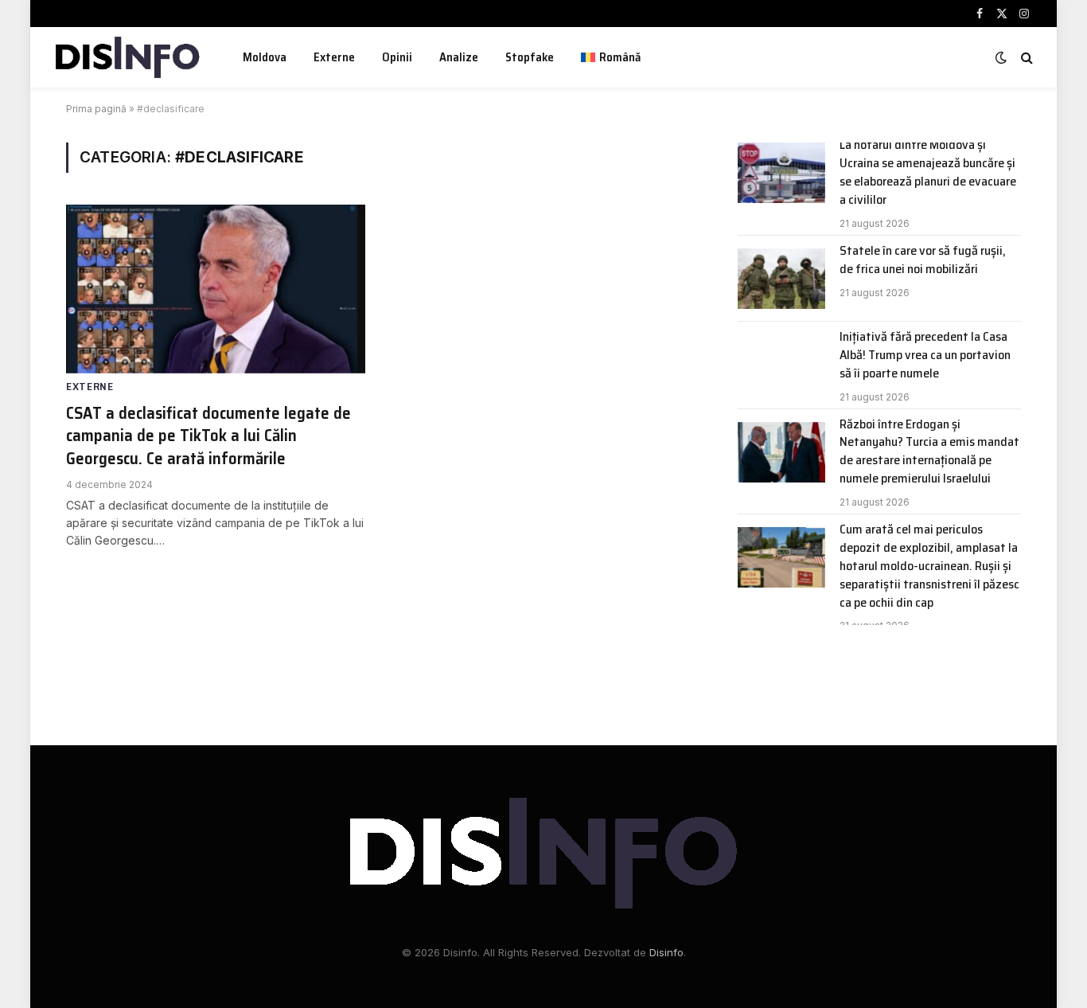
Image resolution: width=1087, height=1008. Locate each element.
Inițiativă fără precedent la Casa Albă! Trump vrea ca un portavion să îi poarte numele (925, 355)
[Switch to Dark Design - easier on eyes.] (1001, 57)
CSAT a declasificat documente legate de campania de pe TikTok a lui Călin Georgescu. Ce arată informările (208, 436)
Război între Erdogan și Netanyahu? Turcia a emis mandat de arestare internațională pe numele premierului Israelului (929, 452)
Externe (334, 57)
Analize (458, 57)
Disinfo (666, 952)
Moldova (264, 57)
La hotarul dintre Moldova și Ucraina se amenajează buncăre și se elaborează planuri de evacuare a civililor (928, 172)
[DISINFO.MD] (127, 57)
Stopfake (529, 57)
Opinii (397, 57)
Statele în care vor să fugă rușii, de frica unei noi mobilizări (923, 260)
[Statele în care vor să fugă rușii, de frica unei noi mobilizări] (781, 278)
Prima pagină (96, 109)
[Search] (1025, 58)
